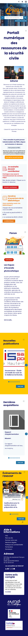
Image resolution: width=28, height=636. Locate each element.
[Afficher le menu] (26, 1)
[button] (19, 1)
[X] (10, 569)
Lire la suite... (8, 320)
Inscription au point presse (14, 157)
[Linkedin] (6, 569)
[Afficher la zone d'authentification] (22, 1)
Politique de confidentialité (14, 545)
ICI (22, 115)
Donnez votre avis (11, 540)
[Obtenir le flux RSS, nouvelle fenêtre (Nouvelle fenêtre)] (23, 522)
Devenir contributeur (10, 187)
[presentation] (26, 365)
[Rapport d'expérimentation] (14, 432)
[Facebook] (8, 569)
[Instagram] (12, 569)
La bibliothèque (9, 221)
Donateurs (8, 549)
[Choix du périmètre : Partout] (2, 17)
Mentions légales (10, 542)
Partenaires (9, 547)
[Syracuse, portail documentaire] (14, 9)
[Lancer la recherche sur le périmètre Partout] (25, 17)
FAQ (6, 536)
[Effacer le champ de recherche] (21, 17)
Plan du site (9, 538)
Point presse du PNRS (14, 147)
